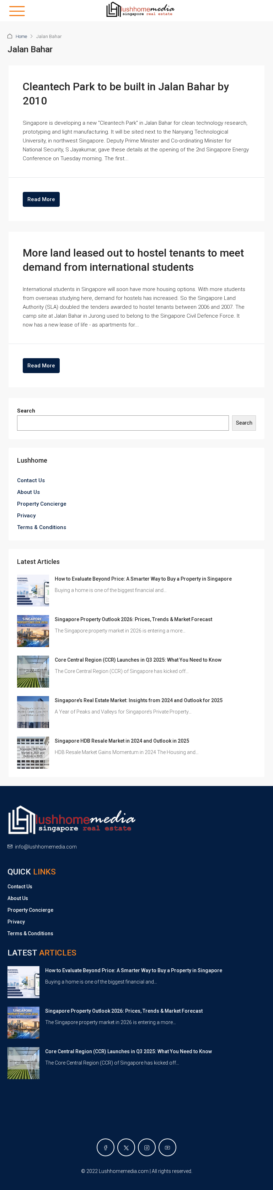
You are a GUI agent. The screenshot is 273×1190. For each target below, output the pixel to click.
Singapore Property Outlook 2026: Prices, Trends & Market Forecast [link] (133, 619)
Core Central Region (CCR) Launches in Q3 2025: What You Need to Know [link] (138, 660)
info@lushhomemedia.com (46, 847)
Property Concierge (41, 504)
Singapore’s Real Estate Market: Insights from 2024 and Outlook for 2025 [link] (139, 700)
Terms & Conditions (41, 527)
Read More (41, 199)
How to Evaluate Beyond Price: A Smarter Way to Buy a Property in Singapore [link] (143, 579)
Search (26, 411)
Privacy (26, 515)
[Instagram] (147, 1147)
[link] (33, 590)
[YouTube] (167, 1147)
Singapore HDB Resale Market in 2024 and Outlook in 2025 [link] (122, 741)
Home (21, 36)
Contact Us (31, 480)
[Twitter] (126, 1147)
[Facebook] (105, 1147)
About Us (28, 492)
